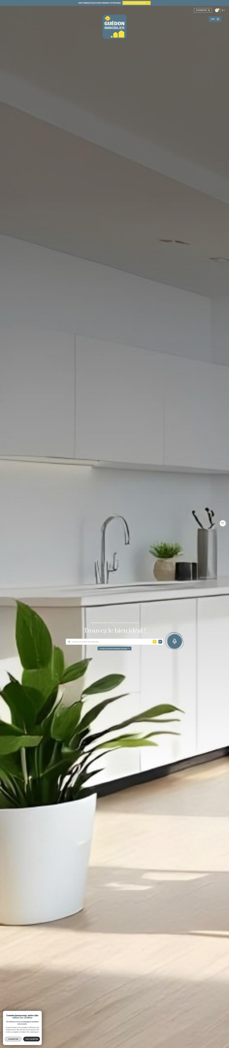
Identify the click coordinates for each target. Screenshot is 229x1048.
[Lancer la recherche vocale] (174, 640)
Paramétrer (13, 1039)
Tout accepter (31, 1039)
